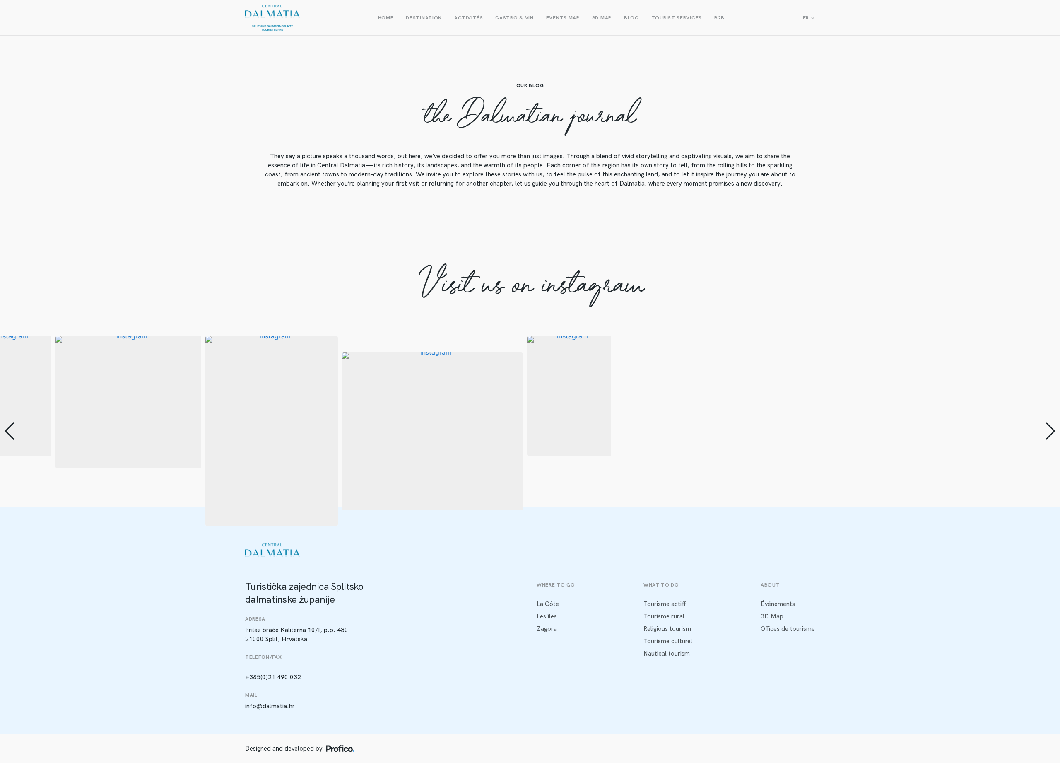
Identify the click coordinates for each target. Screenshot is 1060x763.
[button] (530, 520)
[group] (128, 402)
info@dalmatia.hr (270, 706)
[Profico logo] (340, 748)
